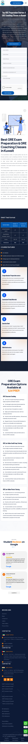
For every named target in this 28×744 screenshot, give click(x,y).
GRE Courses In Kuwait (7, 696)
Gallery (3, 621)
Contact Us (4, 618)
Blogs (3, 616)
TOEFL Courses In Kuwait (8, 701)
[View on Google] (4, 554)
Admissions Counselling (7, 726)
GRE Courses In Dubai (7, 699)
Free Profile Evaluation (7, 723)
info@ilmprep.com (8, 646)
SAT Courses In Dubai (7, 691)
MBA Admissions (6, 713)
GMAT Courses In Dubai (7, 686)
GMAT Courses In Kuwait (8, 684)
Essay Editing (5, 721)
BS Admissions (5, 709)
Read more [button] (9, 563)
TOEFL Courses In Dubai (7, 703)
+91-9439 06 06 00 (8, 676)
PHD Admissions (6, 716)
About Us (4, 613)
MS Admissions (5, 711)
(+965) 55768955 (8, 643)
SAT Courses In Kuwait (7, 689)
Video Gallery (5, 623)
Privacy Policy (5, 626)
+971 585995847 (8, 662)
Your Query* (4, 76)
